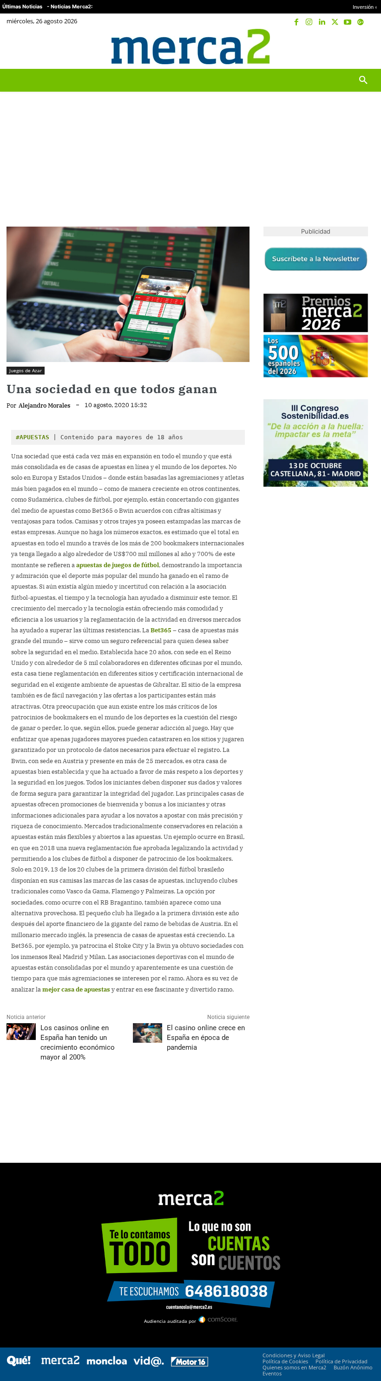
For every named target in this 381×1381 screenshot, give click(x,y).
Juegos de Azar (25, 370)
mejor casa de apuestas (76, 989)
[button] (364, 46)
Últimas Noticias (22, 6)
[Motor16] (189, 1364)
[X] (335, 22)
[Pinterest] (58, 1098)
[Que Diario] (18, 1364)
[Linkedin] (322, 22)
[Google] (360, 22)
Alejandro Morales (44, 405)
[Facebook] (296, 22)
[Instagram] (309, 22)
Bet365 (161, 630)
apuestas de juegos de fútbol (117, 565)
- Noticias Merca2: (69, 6)
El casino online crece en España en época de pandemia (206, 1038)
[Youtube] (347, 22)
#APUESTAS (32, 437)
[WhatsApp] (80, 1098)
